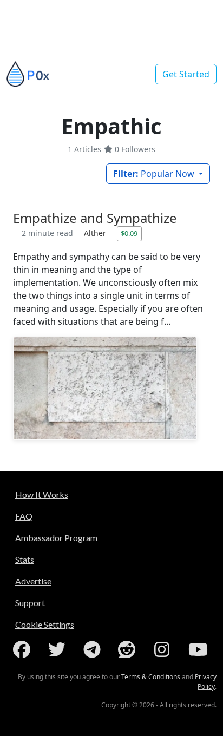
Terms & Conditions (150, 676)
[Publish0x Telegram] (94, 649)
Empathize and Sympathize (95, 218)
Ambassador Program (56, 538)
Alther (96, 233)
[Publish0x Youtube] (199, 649)
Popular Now (154, 174)
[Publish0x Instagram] (164, 649)
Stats (24, 559)
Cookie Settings (44, 624)
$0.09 (129, 233)
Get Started (185, 74)
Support (30, 602)
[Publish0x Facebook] (24, 649)
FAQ (23, 516)
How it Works (41, 494)
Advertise (33, 581)
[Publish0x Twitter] (59, 649)
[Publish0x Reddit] (129, 649)
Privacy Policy (206, 681)
